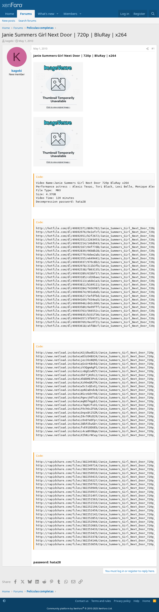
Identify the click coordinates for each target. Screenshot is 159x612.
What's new (46, 14)
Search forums (27, 20)
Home (9, 14)
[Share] (147, 48)
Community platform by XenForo (79, 608)
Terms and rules (101, 601)
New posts (8, 20)
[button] (57, 14)
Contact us (81, 601)
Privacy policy (122, 601)
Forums (26, 14)
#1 (153, 48)
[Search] (153, 14)
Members (70, 14)
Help (136, 601)
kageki (9, 41)
